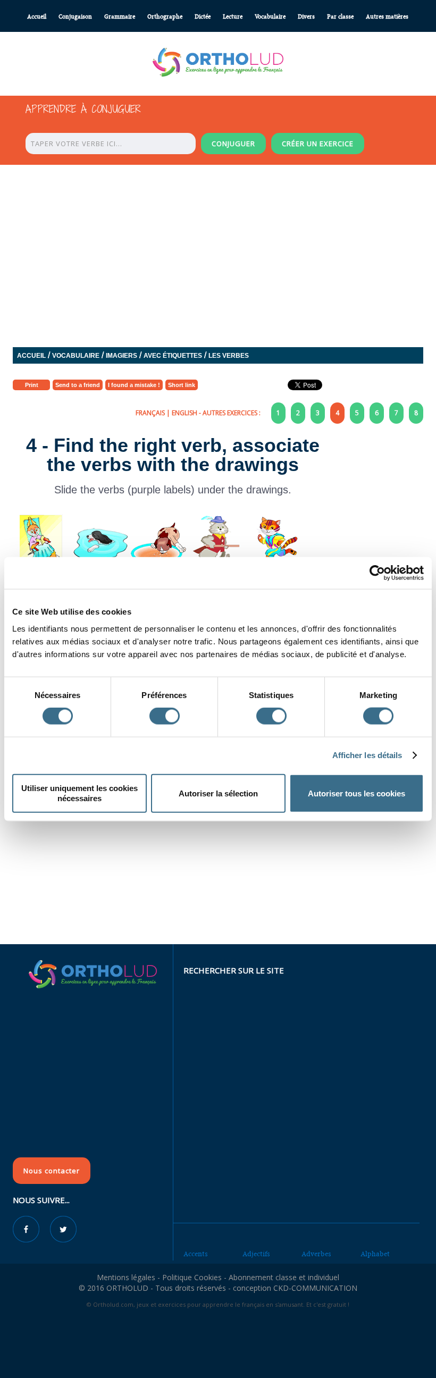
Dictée (203, 17)
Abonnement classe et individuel (284, 1277)
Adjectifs (256, 1253)
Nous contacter (51, 1170)
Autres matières (387, 17)
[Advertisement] (218, 866)
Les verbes (228, 355)
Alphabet (375, 1253)
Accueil (36, 17)
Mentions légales (126, 1277)
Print (31, 385)
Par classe (340, 17)
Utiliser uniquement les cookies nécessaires (79, 793)
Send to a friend (77, 385)
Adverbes (316, 1253)
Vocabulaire (270, 17)
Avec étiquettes (173, 355)
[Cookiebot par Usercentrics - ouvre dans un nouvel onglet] (377, 573)
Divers (306, 17)
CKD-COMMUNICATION (315, 1288)
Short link (181, 385)
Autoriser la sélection (218, 792)
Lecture (232, 17)
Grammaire (119, 17)
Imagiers (121, 355)
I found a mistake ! (134, 385)
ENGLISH (184, 412)
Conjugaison (75, 17)
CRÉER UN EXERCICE (318, 143)
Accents (195, 1253)
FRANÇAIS (150, 412)
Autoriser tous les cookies (356, 792)
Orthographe (164, 17)
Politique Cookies (192, 1277)
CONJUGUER (233, 143)
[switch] (164, 716)
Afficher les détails (367, 755)
